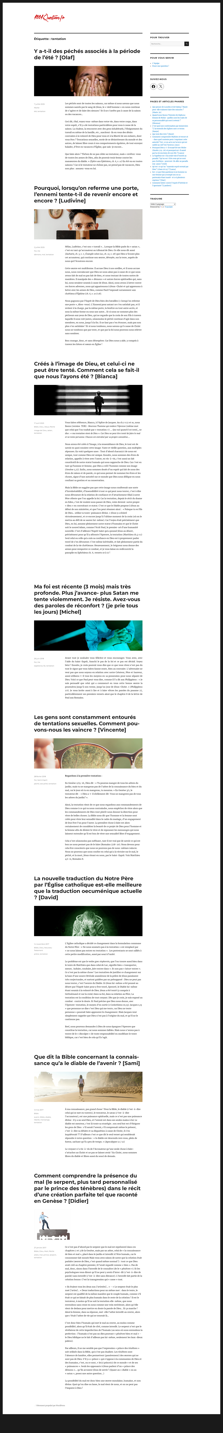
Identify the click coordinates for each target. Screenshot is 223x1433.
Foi (35, 251)
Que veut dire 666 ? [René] (163, 134)
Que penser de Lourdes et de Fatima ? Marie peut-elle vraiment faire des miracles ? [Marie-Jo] (170, 109)
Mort (46, 1251)
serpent (53, 1255)
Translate (169, 207)
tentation (41, 111)
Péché (36, 108)
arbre (36, 1255)
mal (43, 254)
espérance (38, 666)
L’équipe (155, 63)
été (35, 111)
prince (46, 1255)
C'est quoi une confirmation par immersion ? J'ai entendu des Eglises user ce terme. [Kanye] (170, 128)
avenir (36, 1117)
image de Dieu (40, 430)
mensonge (45, 1120)
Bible (36, 427)
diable (48, 1117)
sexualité (44, 784)
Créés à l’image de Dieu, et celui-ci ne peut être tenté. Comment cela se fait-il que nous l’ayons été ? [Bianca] (86, 370)
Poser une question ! (160, 66)
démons (37, 254)
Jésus (46, 427)
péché (36, 784)
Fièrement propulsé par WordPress (50, 1405)
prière (36, 954)
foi (44, 666)
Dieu (41, 427)
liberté (37, 1120)
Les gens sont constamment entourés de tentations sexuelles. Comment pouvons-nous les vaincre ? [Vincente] (87, 723)
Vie (38, 251)
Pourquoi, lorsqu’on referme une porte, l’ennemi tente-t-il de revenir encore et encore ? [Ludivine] (86, 194)
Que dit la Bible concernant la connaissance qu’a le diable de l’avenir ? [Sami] (87, 1060)
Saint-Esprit (42, 780)
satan (49, 430)
